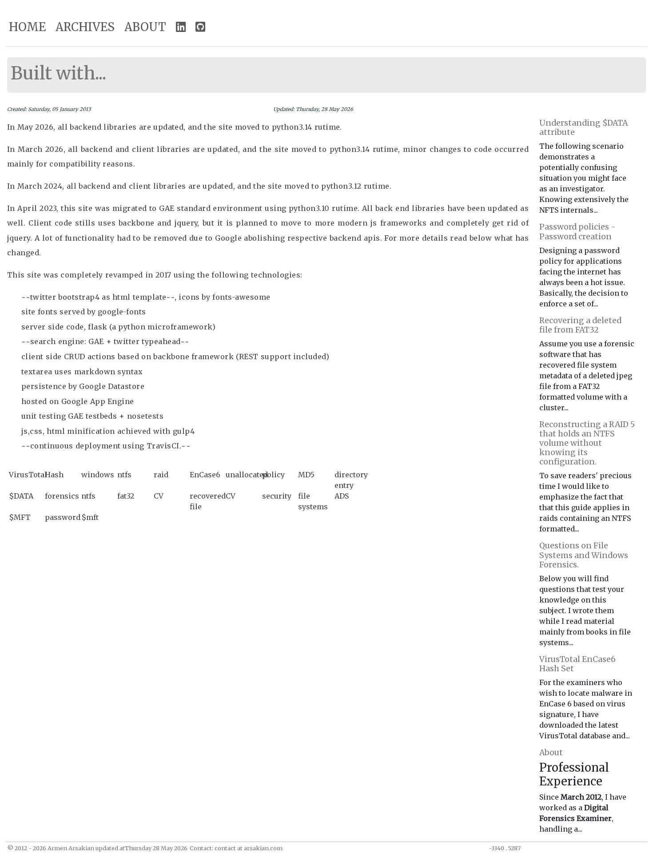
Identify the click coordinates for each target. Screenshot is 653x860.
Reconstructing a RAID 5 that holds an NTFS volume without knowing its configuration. (587, 443)
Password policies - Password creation (577, 231)
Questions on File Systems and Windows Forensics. (583, 555)
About (551, 752)
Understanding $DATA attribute (583, 127)
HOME (27, 27)
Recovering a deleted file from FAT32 (580, 325)
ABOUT (145, 27)
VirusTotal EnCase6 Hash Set (577, 664)
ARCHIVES (85, 27)
